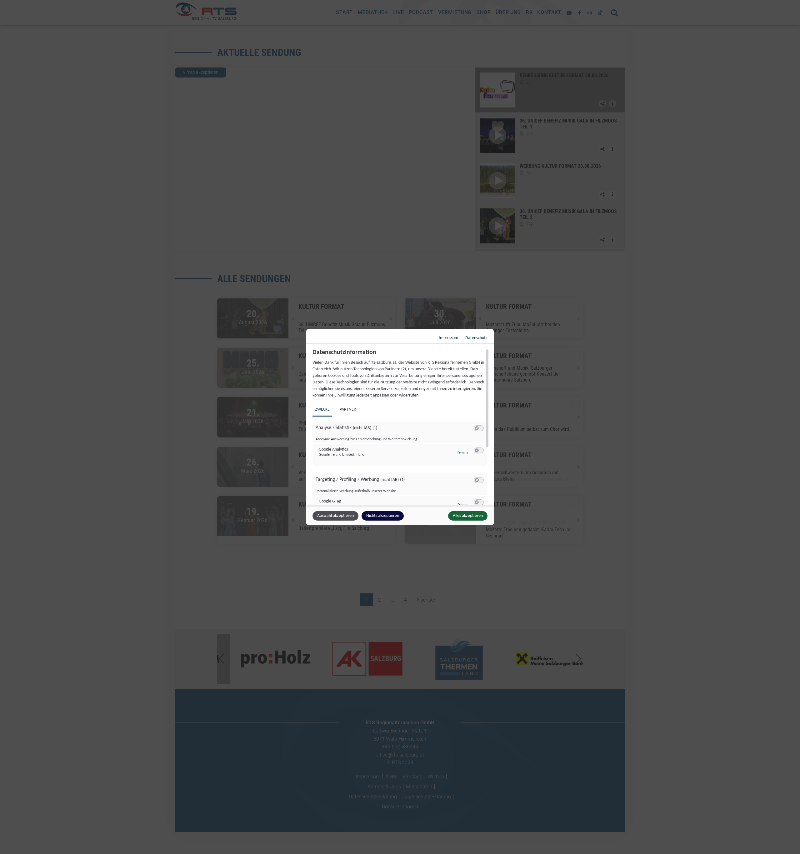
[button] (477, 428)
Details (463, 453)
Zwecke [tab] (322, 409)
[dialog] (400, 427)
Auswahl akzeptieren (335, 515)
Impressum (448, 338)
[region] (400, 427)
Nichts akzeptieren (382, 515)
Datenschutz (476, 338)
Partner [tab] (348, 409)
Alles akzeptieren (468, 515)
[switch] (478, 428)
